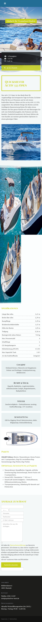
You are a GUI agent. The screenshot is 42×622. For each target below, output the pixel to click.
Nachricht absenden (11, 565)
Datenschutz (13, 619)
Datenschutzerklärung (17, 545)
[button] (2, 17)
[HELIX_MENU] (5, 3)
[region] (21, 17)
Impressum (4, 619)
